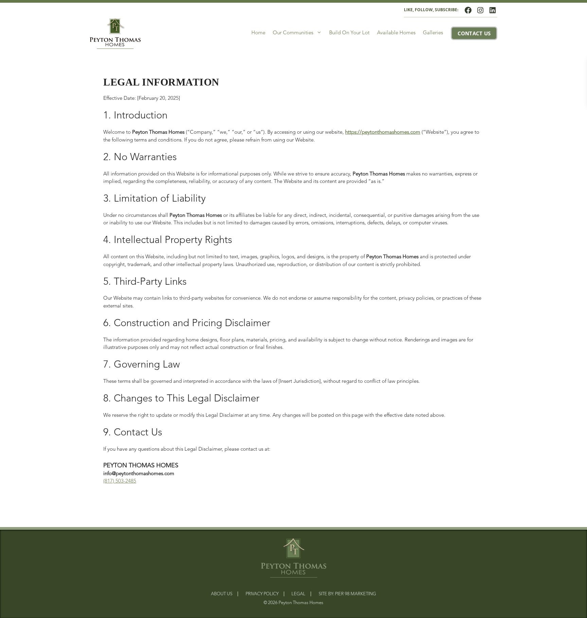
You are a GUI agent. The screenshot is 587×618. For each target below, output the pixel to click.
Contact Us (474, 33)
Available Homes (396, 33)
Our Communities (293, 33)
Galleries (433, 33)
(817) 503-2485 (119, 481)
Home (258, 33)
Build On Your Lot (349, 33)
